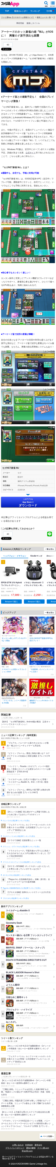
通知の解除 (31, 1147)
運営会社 (38, 1144)
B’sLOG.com (27, 1150)
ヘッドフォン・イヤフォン (14, 555)
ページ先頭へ (48, 1136)
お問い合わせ (18, 1144)
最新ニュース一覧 (44, 17)
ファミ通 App (10, 4)
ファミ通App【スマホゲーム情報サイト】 (17, 17)
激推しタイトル (33, 23)
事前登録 (20, 23)
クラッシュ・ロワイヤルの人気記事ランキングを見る (21, 846)
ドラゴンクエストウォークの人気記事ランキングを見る (22, 862)
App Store (28, 502)
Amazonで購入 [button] (11, 601)
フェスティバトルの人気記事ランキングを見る (19, 836)
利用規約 (29, 1144)
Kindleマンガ (36, 555)
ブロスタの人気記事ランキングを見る (16, 898)
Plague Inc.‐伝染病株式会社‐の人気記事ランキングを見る (22, 888)
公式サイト (31, 152)
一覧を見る (49, 549)
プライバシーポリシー (14, 1147)
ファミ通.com (43, 1147)
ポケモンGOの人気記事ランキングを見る (17, 875)
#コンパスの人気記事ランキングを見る (16, 820)
